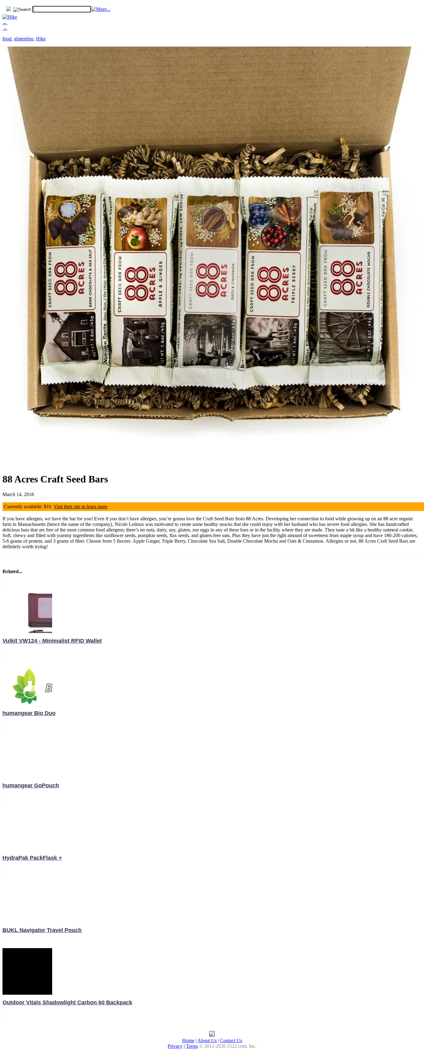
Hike (41, 38)
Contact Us (231, 1040)
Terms (192, 1046)
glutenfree (24, 38)
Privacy (175, 1046)
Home (188, 1040)
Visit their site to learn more (80, 506)
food (6, 38)
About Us (207, 1040)
